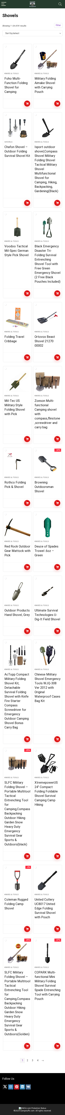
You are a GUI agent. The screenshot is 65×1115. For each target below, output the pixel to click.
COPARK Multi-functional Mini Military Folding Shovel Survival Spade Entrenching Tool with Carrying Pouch (47, 985)
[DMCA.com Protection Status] (32, 1108)
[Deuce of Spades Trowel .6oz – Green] (48, 527)
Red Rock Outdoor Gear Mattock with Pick (17, 550)
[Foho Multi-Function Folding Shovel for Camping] (17, 59)
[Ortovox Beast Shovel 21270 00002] (48, 317)
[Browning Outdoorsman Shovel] (48, 463)
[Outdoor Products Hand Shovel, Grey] (17, 591)
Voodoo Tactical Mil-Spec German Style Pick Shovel (16, 250)
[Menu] (4, 4)
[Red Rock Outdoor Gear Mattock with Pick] (17, 527)
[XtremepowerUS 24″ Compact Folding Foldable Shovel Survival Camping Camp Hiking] (48, 763)
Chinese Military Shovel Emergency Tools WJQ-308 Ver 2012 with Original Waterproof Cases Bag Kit (47, 687)
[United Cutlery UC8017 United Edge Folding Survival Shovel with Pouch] (48, 880)
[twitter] (4, 1086)
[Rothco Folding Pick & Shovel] (17, 463)
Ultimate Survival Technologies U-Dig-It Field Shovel (47, 614)
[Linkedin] (22, 1086)
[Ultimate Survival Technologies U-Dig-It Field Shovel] (48, 591)
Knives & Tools (11, 74)
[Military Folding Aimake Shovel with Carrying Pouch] (48, 59)
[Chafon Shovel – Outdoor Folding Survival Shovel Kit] (17, 128)
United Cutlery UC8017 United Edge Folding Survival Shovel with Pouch (45, 908)
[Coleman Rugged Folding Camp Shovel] (17, 880)
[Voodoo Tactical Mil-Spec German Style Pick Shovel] (17, 227)
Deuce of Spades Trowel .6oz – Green (46, 550)
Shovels (8, 142)
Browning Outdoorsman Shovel (44, 486)
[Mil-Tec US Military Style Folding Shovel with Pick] (17, 381)
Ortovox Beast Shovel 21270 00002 (45, 341)
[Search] (60, 4)
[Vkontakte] (28, 1086)
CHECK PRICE (27, 104)
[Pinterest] (16, 1086)
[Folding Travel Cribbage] (17, 317)
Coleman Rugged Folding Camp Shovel (16, 904)
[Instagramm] (10, 1086)
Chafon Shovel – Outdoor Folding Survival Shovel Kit (17, 151)
